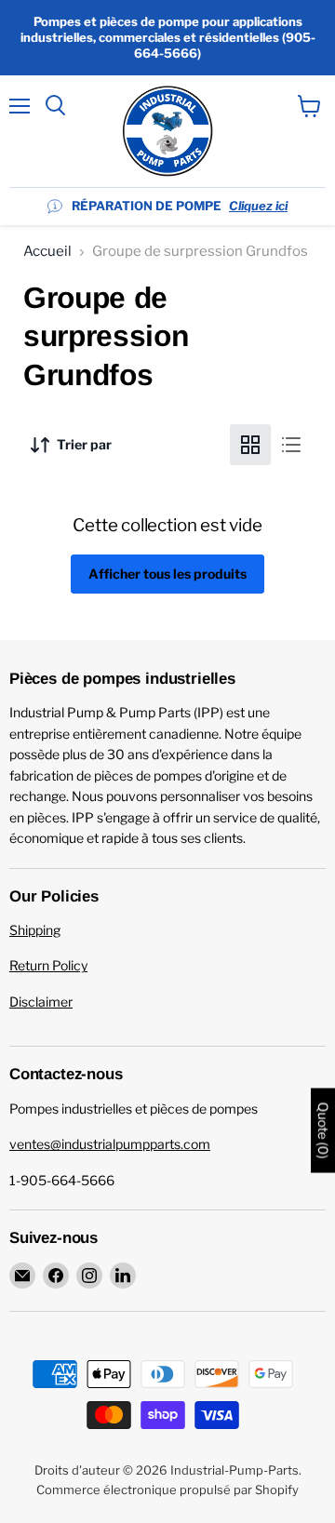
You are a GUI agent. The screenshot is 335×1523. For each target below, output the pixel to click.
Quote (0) (322, 1130)
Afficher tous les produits (167, 573)
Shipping (34, 930)
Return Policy (48, 965)
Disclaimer (41, 1001)
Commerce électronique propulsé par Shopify (167, 1489)
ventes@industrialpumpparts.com (109, 1144)
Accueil (47, 252)
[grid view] (250, 444)
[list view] (291, 444)
